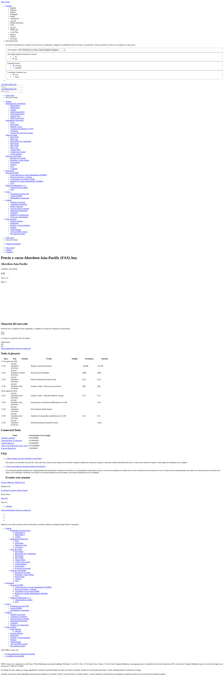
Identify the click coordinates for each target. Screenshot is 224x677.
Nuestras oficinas (16, 221)
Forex (12, 122)
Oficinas (18, 631)
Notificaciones (15, 230)
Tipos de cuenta (11, 135)
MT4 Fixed (14, 143)
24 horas (18, 66)
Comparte (14, 213)
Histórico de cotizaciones (19, 215)
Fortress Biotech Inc (8, 448)
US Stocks (14, 131)
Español (9, 6)
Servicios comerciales (13, 156)
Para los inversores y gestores (21, 177)
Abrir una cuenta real (23, 348)
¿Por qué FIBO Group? (19, 232)
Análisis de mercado (17, 202)
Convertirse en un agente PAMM (22, 179)
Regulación (14, 223)
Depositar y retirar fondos (19, 160)
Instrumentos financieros (15, 120)
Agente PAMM (16, 196)
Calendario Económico (18, 204)
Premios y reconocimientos (20, 225)
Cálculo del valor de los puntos (21, 133)
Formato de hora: (13, 63)
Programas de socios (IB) (19, 194)
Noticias (13, 227)
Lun (16, 75)
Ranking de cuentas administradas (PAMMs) (26, 181)
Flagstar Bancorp (7, 443)
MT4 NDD (14, 137)
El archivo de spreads (23, 568)
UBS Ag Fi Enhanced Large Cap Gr (14, 446)
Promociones (15, 162)
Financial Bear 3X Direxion (11, 441)
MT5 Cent (14, 148)
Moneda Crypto (16, 127)
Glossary (13, 164)
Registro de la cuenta (18, 158)
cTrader (13, 110)
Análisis (9, 200)
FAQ (12, 167)
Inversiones (10, 171)
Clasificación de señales (19, 188)
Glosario (9, 506)
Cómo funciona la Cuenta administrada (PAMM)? (28, 175)
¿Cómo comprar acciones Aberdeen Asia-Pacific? (24, 459)
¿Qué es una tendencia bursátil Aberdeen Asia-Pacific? (26, 466)
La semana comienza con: (16, 72)
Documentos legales (17, 234)
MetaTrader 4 (15, 106)
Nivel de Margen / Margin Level (13, 482)
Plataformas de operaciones (16, 104)
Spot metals (14, 125)
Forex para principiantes (19, 217)
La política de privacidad (15, 656)
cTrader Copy (15, 116)
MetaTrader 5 (15, 108)
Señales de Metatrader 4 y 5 (16, 185)
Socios (8, 192)
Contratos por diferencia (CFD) (21, 129)
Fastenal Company (8, 438)
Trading (8, 101)
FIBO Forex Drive (17, 118)
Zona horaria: (12, 50)
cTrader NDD (15, 150)
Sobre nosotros (11, 219)
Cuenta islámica (16, 154)
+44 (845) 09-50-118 (8, 84)
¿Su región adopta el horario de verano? (22, 54)
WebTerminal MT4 (17, 112)
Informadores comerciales (19, 198)
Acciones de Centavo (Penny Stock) (14, 490)
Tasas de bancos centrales (19, 209)
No (16, 59)
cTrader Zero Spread (17, 152)
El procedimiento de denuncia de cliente (20, 654)
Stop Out (4, 498)
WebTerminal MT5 (17, 114)
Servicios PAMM (12, 173)
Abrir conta (10, 95)
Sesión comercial (16, 206)
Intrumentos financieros (19, 211)
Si (16, 57)
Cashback (14, 169)
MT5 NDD (14, 146)
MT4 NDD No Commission (20, 141)
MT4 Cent (14, 139)
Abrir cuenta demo (8, 348)
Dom (17, 77)
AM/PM (18, 68)
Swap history (20, 566)
